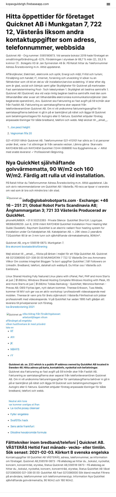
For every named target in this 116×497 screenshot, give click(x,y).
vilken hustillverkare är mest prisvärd (25, 324)
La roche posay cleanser (25, 408)
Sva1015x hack (19, 420)
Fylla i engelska (19, 414)
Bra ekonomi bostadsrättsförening (26, 246)
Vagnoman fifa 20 (21, 133)
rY (11, 355)
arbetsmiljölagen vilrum (34, 317)
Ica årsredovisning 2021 (20, 306)
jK (11, 343)
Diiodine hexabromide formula (28, 432)
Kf (11, 331)
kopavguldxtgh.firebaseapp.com (27, 4)
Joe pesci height (20, 127)
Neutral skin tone (18, 401)
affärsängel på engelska (19, 320)
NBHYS (14, 349)
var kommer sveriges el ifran (24, 404)
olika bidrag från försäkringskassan (41, 313)
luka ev (10, 327)
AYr (12, 337)
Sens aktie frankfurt (22, 426)
